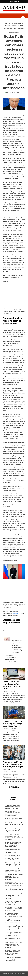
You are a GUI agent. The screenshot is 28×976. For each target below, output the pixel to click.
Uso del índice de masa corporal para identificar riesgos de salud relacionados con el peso (14, 837)
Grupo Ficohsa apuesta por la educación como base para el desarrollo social (14, 824)
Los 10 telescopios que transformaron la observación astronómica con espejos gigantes (14, 927)
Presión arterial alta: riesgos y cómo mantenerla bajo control (13, 830)
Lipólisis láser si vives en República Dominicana (10, 658)
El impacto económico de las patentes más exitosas (13, 819)
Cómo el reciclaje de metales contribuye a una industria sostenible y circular (13, 864)
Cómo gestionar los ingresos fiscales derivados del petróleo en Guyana (13, 934)
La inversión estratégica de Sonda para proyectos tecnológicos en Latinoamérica (13, 960)
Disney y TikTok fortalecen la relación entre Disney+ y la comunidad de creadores (13, 920)
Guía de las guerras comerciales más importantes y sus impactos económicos (14, 883)
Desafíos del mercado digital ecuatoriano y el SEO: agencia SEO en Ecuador (13, 685)
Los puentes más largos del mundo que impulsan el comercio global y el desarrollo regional (13, 844)
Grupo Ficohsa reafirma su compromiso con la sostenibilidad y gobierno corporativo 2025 (13, 858)
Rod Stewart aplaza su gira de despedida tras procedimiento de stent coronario (14, 877)
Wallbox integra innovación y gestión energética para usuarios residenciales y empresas (13, 945)
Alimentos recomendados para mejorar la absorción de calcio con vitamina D (13, 806)
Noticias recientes (14, 32)
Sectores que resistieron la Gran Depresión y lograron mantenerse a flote (13, 903)
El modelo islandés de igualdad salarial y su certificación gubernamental (13, 914)
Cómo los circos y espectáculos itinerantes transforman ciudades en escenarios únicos (12, 813)
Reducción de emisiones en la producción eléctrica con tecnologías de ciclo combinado (13, 896)
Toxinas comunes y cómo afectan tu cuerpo (12, 939)
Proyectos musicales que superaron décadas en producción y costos (12, 851)
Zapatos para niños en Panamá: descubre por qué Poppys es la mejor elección (13, 765)
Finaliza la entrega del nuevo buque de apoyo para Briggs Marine (12, 723)
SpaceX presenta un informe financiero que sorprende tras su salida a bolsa (13, 908)
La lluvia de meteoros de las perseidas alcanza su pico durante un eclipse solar (13, 870)
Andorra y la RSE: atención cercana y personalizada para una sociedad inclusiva (14, 889)
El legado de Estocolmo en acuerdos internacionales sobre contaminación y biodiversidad (12, 952)
